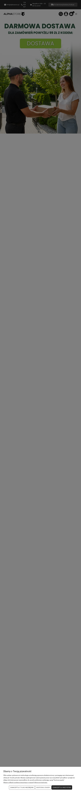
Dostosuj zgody (43, 787)
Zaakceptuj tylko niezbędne (22, 787)
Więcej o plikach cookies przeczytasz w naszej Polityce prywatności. (25, 782)
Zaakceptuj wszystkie (62, 787)
